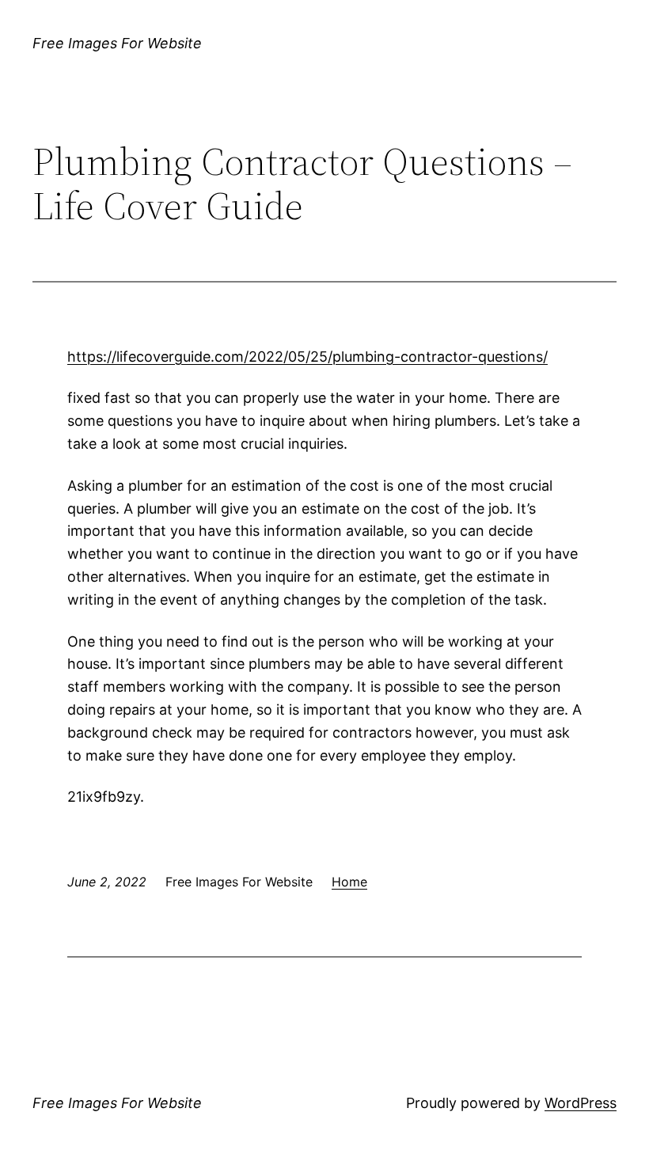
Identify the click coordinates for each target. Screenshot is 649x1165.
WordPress (581, 1103)
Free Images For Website (117, 43)
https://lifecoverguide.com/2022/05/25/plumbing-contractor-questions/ (307, 356)
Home (349, 882)
